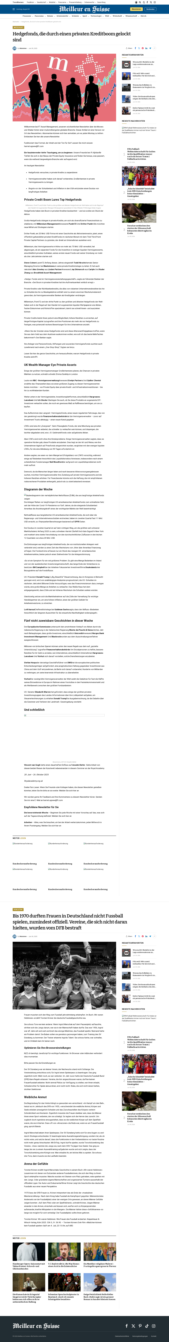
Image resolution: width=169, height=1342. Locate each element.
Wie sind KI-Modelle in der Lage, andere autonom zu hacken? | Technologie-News (144, 63)
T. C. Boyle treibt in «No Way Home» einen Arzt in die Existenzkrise (63, 1265)
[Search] (140, 2)
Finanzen (27, 16)
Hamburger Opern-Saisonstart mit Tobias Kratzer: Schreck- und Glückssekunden (29, 1266)
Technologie (96, 16)
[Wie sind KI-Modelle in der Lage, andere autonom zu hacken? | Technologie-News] (126, 65)
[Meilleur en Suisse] (84, 9)
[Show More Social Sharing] (154, 48)
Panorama (62, 2)
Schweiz (75, 16)
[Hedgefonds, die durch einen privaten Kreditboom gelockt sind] (64, 87)
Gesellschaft (41, 2)
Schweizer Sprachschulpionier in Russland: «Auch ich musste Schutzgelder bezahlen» (63, 1297)
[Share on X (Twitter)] (139, 48)
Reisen (50, 16)
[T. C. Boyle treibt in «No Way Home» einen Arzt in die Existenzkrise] (64, 1252)
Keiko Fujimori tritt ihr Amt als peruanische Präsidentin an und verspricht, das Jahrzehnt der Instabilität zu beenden (144, 109)
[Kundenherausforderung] (29, 851)
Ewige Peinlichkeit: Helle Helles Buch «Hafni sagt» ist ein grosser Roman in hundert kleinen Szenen (100, 1297)
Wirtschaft (117, 16)
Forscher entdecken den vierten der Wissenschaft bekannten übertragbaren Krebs (139, 229)
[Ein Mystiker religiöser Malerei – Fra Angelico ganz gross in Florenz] (100, 1252)
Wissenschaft (131, 16)
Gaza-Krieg (101, 2)
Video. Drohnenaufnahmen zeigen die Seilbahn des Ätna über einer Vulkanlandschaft (144, 98)
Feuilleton (30, 2)
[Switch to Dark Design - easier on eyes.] (144, 2)
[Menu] (14, 9)
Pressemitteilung (75, 2)
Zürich (143, 16)
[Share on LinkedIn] (146, 48)
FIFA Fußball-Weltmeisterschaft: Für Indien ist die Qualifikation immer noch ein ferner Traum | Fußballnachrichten (141, 154)
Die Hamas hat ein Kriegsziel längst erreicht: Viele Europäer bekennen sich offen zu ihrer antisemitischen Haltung (27, 1298)
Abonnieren (136, 9)
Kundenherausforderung (25, 864)
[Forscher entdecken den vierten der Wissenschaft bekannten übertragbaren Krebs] (139, 213)
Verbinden (150, 9)
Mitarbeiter (23, 48)
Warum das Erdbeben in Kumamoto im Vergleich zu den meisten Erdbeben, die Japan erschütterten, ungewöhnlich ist (144, 86)
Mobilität (52, 2)
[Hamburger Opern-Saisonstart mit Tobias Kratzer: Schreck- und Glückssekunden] (29, 1252)
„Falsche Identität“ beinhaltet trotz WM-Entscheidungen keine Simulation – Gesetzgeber (140, 192)
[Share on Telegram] (150, 48)
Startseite (16, 22)
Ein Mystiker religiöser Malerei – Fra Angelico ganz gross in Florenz (100, 1265)
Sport (85, 16)
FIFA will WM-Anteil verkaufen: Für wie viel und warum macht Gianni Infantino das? (143, 75)
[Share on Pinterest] (142, 48)
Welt (107, 16)
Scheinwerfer (89, 2)
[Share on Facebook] (135, 48)
